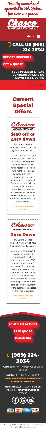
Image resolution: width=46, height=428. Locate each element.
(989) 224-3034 (25, 358)
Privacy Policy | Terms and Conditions (23, 427)
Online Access (17, 425)
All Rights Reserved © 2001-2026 (32, 425)
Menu (31, 36)
